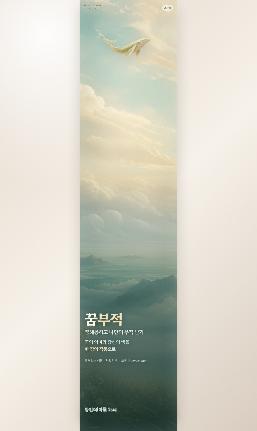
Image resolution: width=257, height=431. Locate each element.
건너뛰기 (167, 7)
